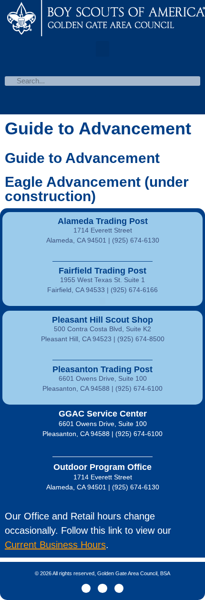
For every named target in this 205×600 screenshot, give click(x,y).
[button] (102, 49)
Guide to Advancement (82, 158)
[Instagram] (118, 588)
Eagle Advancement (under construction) (97, 189)
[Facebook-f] (86, 588)
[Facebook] (88, 102)
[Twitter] (102, 102)
